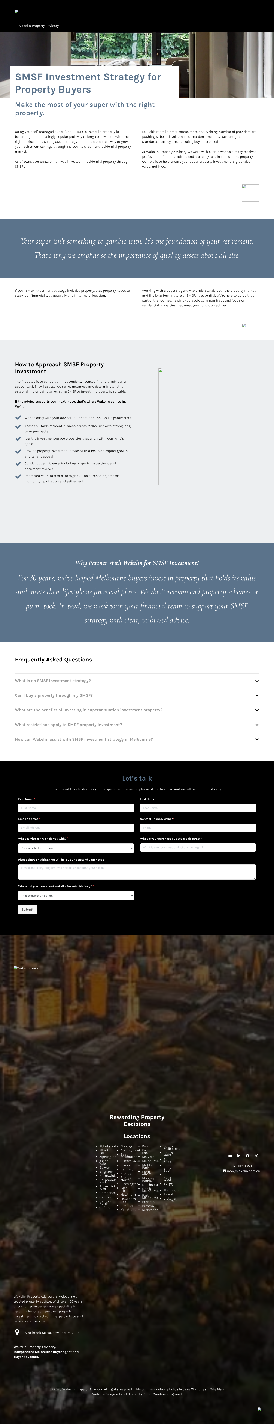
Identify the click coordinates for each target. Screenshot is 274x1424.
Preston (148, 1206)
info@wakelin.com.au (243, 1171)
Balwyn (104, 1167)
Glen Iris (124, 1189)
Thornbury (172, 1190)
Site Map (217, 1389)
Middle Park (147, 1166)
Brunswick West (107, 1187)
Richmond (150, 1210)
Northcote (150, 1185)
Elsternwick (130, 1161)
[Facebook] (247, 1156)
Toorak (169, 1194)
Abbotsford (107, 1146)
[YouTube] (230, 1156)
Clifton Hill (104, 1209)
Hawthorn (128, 1194)
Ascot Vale (103, 1162)
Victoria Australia (171, 1199)
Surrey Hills (168, 1184)
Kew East (145, 1151)
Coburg (126, 1146)
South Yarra (168, 1154)
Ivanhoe (127, 1205)
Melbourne (150, 1161)
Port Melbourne (150, 1196)
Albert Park (103, 1151)
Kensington (130, 1209)
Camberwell (108, 1193)
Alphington (108, 1157)
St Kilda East (167, 1168)
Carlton (105, 1197)
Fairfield (127, 1169)
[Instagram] (256, 1156)
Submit (27, 909)
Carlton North (105, 1202)
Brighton (106, 1171)
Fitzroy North (126, 1178)
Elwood (126, 1165)
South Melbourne (172, 1147)
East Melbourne (129, 1155)
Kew (145, 1146)
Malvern (148, 1157)
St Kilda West (167, 1177)
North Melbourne (150, 1190)
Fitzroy (126, 1173)
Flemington (130, 1184)
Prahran (148, 1202)
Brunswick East (107, 1181)
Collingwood (130, 1150)
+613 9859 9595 (247, 1166)
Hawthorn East (128, 1200)
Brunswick (107, 1176)
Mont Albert (146, 1172)
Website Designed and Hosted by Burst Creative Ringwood (137, 1394)
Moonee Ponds (148, 1179)
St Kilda (167, 1160)
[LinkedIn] (239, 1156)
